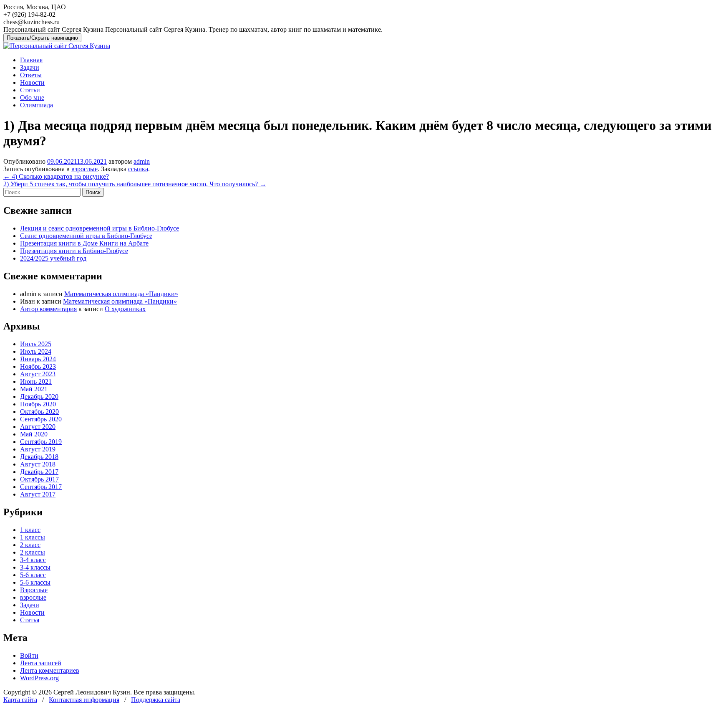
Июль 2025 (35, 343)
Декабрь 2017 (39, 471)
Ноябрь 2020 (38, 404)
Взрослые (34, 589)
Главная (31, 59)
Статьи (30, 90)
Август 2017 (37, 494)
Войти (29, 655)
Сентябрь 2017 (41, 486)
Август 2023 (37, 374)
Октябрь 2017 (39, 479)
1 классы (32, 537)
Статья (29, 619)
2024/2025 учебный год (53, 258)
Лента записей (40, 662)
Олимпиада (36, 105)
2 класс (30, 544)
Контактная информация (84, 699)
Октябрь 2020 (39, 411)
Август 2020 (37, 426)
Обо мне (32, 97)
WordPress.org (39, 678)
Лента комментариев (49, 670)
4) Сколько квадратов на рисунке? (56, 176)
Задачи (29, 67)
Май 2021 (34, 389)
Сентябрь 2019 (41, 441)
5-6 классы (35, 582)
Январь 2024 (38, 358)
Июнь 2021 (36, 381)
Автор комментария (48, 308)
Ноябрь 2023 (38, 366)
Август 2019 (37, 449)
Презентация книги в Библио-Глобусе (74, 250)
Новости (32, 82)
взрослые (84, 168)
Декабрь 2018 (39, 456)
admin (142, 161)
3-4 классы (35, 567)
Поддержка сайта (155, 699)
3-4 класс (33, 559)
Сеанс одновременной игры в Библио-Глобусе (86, 235)
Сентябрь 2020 (41, 419)
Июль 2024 (35, 351)
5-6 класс (33, 574)
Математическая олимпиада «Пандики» (121, 293)
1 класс (30, 529)
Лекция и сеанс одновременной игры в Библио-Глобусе (99, 228)
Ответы (31, 75)
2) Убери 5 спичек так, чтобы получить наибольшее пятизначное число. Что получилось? (134, 184)
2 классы (32, 552)
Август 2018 (37, 464)
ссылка (138, 168)
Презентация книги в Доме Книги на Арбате (84, 243)
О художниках (125, 308)
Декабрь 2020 (39, 396)
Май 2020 (34, 434)
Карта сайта (20, 699)
